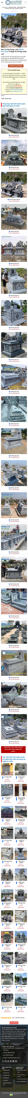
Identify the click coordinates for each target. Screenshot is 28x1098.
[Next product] (12, 11)
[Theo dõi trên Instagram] (6, 1061)
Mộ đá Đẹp (6, 1077)
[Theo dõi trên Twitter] (8, 1061)
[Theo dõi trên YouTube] (16, 1061)
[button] (2, 2)
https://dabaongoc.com (16, 91)
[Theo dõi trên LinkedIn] (13, 1061)
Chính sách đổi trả (22, 1079)
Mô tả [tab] (2, 95)
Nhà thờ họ (6, 1072)
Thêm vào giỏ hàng (15, 65)
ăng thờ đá (6, 1075)
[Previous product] (15, 11)
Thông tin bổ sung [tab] (6, 98)
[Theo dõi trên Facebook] (3, 1061)
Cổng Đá (5, 1080)
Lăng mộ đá (6, 1070)
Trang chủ (4, 7)
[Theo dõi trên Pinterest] (11, 1061)
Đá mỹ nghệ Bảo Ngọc (17, 89)
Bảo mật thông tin (21, 1081)
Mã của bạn (14, 1022)
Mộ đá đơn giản (12, 7)
